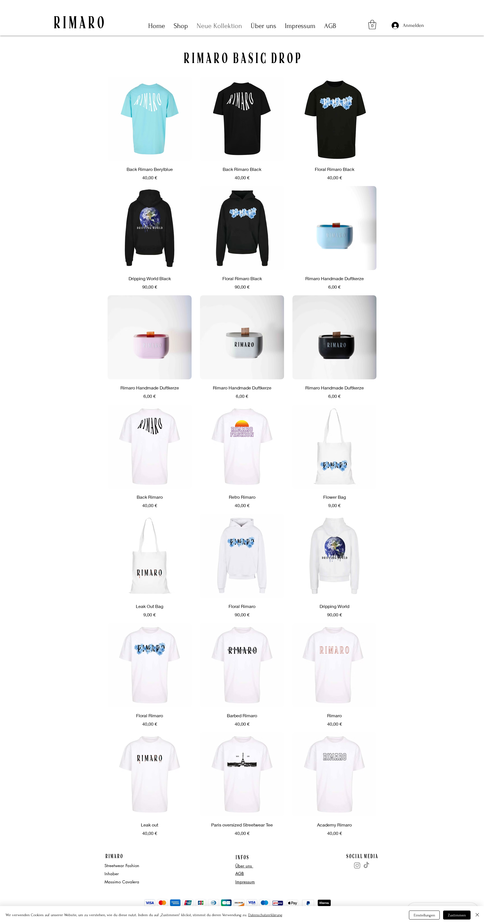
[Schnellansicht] (150, 119)
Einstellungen (424, 915)
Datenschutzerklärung (265, 915)
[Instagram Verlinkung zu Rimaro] (357, 865)
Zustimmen (457, 915)
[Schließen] (477, 915)
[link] (372, 24)
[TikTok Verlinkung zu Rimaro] (366, 865)
